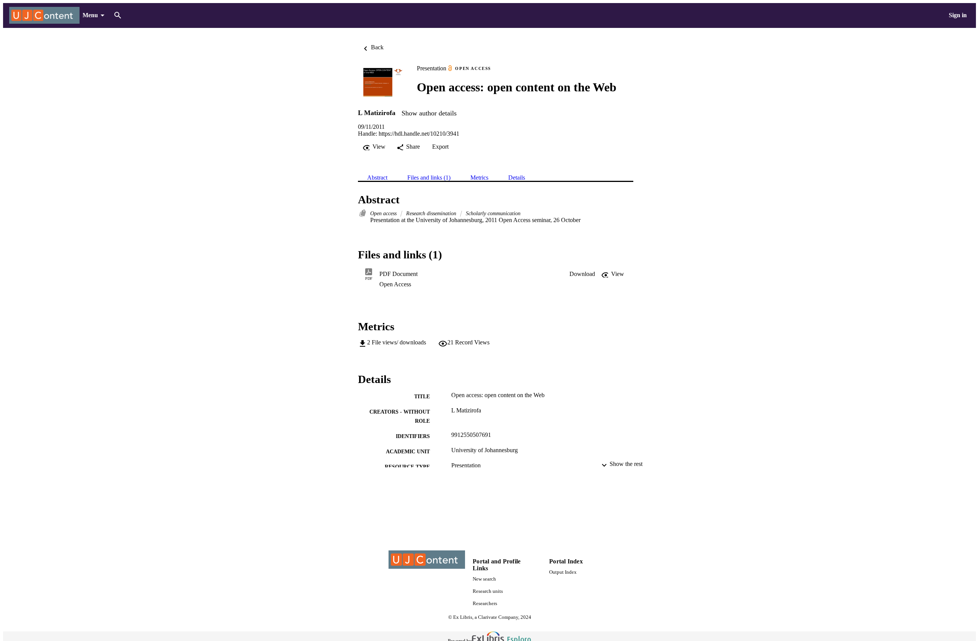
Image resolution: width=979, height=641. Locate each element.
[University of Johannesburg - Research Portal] (44, 15)
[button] (582, 274)
